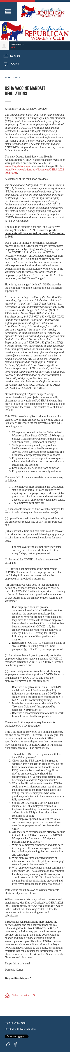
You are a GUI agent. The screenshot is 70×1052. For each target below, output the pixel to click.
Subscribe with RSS (23, 994)
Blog (17, 77)
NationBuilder (28, 1029)
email (22, 1022)
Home (7, 77)
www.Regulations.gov (17, 166)
